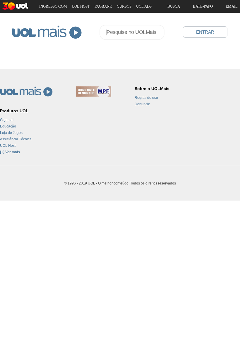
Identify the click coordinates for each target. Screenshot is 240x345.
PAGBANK (103, 6)
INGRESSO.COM (53, 6)
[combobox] (132, 32)
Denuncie (142, 104)
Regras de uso (146, 98)
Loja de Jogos (11, 133)
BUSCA (173, 6)
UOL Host (8, 146)
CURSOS (124, 6)
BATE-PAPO (203, 6)
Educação (8, 126)
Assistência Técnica (16, 139)
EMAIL (232, 6)
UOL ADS (144, 6)
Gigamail (7, 120)
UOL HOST (81, 6)
